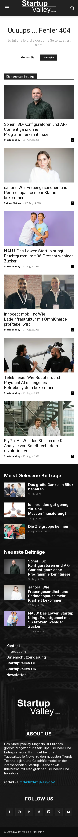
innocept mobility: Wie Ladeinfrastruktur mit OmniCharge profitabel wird (35, 319)
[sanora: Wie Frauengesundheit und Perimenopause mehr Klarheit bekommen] (39, 165)
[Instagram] (19, 812)
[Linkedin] (29, 812)
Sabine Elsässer (13, 203)
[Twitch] (49, 812)
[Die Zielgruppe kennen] (14, 531)
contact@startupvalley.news (37, 782)
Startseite (48, 57)
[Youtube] (68, 812)
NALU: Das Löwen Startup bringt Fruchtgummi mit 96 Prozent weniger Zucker (38, 256)
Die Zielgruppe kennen (48, 526)
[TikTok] (39, 812)
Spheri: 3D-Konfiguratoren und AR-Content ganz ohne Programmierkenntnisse (35, 129)
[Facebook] (9, 812)
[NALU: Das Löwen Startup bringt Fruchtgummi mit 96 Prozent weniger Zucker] (39, 228)
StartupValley (12, 139)
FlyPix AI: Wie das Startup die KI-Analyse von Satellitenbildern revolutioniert (34, 445)
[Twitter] (59, 812)
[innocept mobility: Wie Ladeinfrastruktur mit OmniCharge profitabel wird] (39, 292)
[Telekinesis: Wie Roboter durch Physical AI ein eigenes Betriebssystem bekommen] (39, 355)
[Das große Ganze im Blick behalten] (14, 489)
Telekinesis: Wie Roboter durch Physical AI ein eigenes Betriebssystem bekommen (32, 382)
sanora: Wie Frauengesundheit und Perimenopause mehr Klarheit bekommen (35, 192)
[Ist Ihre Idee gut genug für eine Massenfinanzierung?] (14, 509)
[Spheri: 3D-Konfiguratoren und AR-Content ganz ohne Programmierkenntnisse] (39, 102)
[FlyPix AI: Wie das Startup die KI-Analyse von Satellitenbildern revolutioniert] (39, 418)
